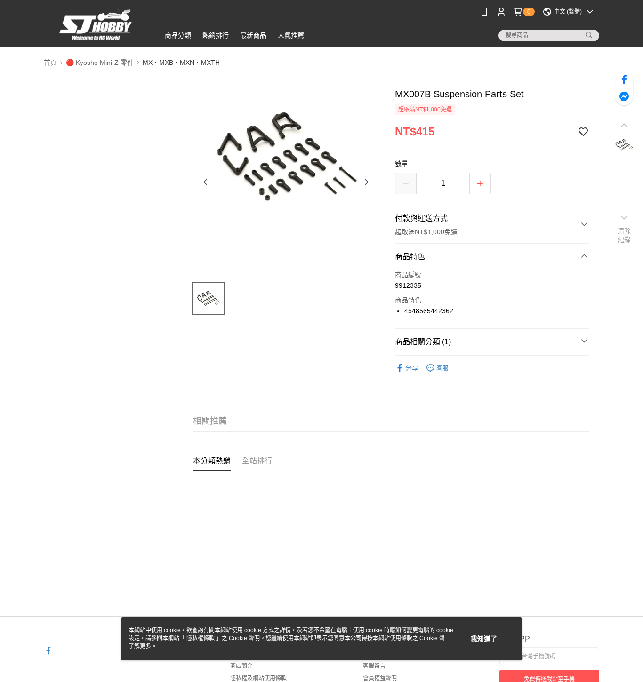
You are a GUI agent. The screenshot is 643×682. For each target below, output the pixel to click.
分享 (411, 368)
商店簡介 (241, 666)
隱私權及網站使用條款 (258, 678)
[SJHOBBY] (96, 24)
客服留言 (374, 666)
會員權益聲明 (380, 678)
